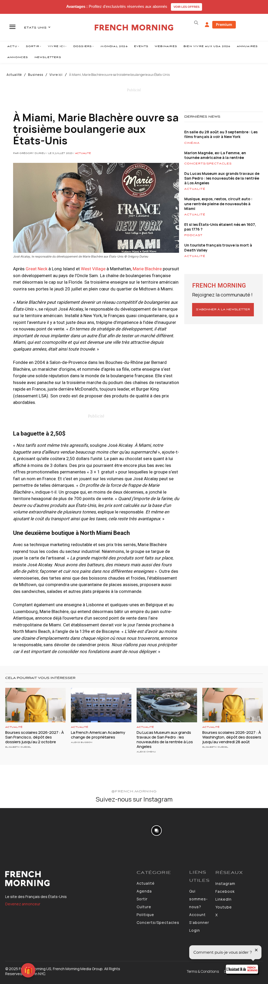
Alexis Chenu (146, 752)
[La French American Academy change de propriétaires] (101, 705)
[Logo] (68, 878)
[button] (196, 23)
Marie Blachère (147, 268)
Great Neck (36, 268)
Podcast (193, 235)
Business (35, 74)
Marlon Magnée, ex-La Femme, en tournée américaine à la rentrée (215, 155)
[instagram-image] (22, 830)
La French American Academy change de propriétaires (98, 735)
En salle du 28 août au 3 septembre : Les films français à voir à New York (221, 134)
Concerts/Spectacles (208, 163)
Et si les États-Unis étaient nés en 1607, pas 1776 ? (220, 227)
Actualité (14, 74)
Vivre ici (56, 74)
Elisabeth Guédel (18, 747)
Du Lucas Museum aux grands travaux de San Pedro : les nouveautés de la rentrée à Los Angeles (221, 178)
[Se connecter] (207, 24)
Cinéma (192, 143)
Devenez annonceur (22, 903)
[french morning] (134, 28)
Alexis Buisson (81, 742)
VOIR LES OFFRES (186, 6)
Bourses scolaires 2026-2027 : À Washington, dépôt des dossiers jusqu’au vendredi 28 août (231, 737)
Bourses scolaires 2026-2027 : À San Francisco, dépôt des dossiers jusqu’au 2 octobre (34, 737)
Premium (224, 24)
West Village (93, 268)
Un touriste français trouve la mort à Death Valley (218, 247)
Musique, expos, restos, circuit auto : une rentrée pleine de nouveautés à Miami (218, 203)
